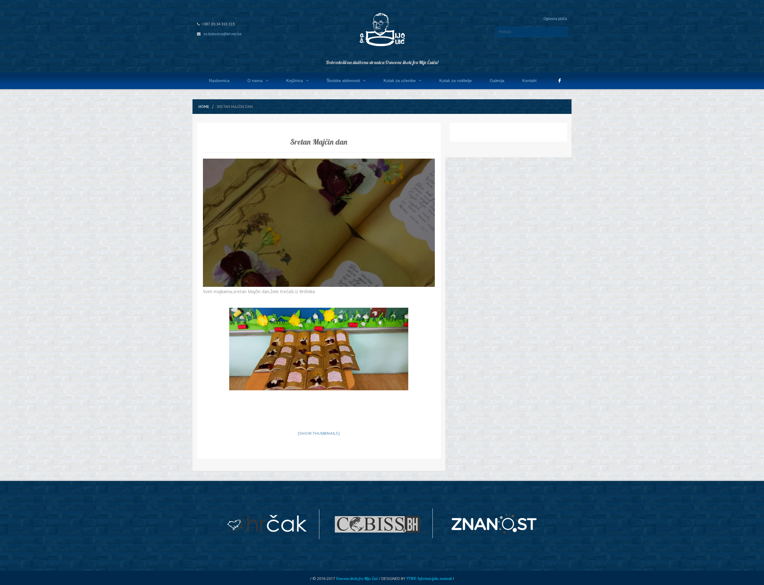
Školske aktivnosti (343, 80)
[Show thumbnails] (319, 433)
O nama (255, 80)
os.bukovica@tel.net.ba (222, 34)
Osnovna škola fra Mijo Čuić (357, 578)
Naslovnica (219, 80)
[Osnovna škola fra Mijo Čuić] (382, 29)
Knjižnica (294, 80)
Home (203, 107)
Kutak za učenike (399, 80)
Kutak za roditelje (455, 80)
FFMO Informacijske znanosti (429, 578)
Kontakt (529, 80)
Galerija (497, 80)
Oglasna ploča (555, 19)
